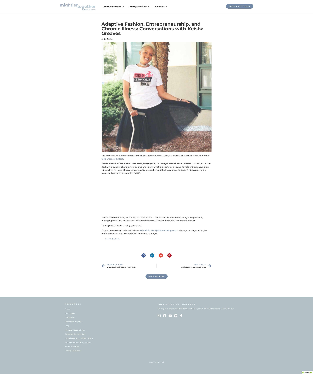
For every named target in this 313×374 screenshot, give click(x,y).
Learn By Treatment (111, 6)
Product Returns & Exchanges (78, 342)
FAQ (67, 326)
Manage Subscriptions (75, 330)
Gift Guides (70, 313)
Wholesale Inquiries (73, 322)
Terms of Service (72, 346)
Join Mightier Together (176, 304)
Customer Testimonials (75, 334)
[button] (143, 255)
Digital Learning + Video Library (79, 338)
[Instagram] (159, 315)
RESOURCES (73, 304)
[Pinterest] (175, 315)
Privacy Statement (73, 351)
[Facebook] (165, 315)
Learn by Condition (138, 6)
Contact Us (159, 6)
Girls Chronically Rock (112, 159)
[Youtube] (170, 315)
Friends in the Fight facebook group (158, 230)
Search (68, 309)
